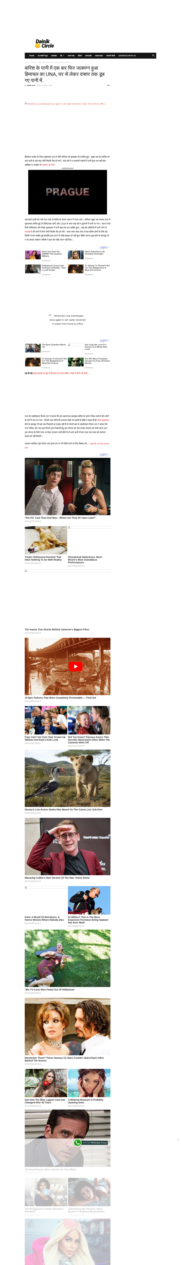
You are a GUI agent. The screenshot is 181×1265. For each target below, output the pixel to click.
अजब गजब (71, 55)
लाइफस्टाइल (99, 55)
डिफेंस (80, 55)
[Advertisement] (74, 17)
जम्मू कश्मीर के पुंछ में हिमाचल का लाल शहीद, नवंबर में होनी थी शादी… (61, 373)
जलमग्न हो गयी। (49, 164)
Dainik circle (31, 85)
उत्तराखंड (54, 55)
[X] (47, 95)
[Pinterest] (53, 95)
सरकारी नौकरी (110, 55)
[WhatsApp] (58, 95)
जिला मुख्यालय (103, 420)
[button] (153, 56)
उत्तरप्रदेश (88, 55)
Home (31, 55)
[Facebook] (41, 95)
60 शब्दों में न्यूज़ (43, 55)
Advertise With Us (127, 55)
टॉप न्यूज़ (33, 62)
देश (61, 55)
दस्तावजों (28, 231)
